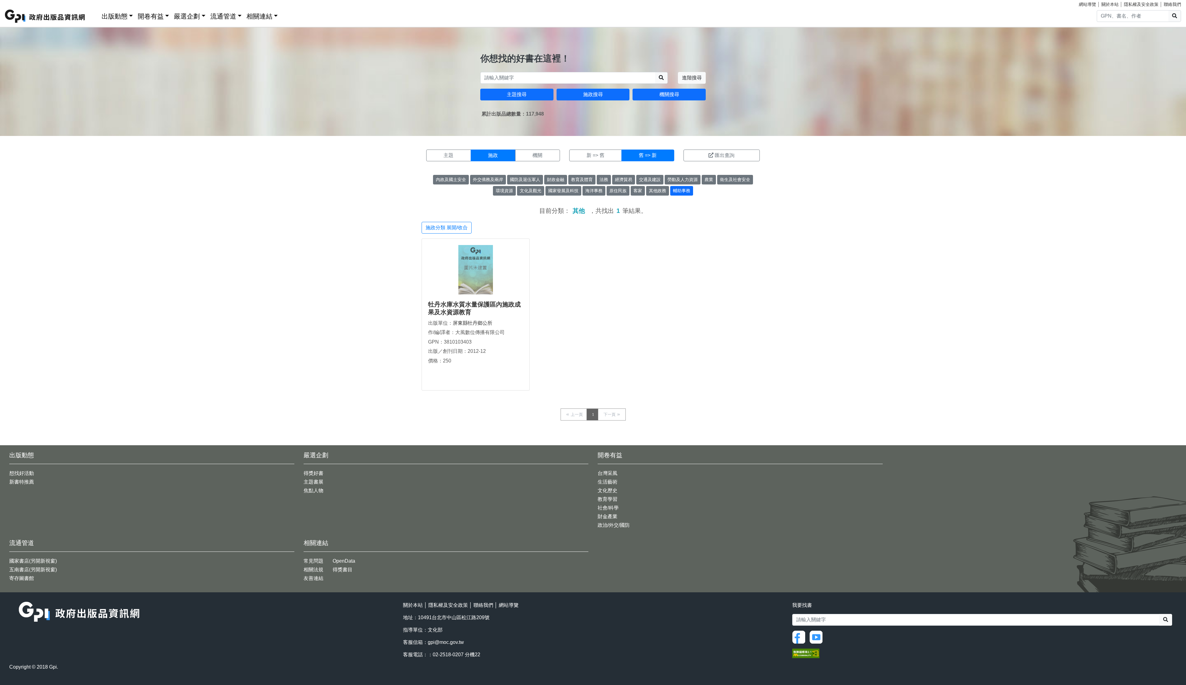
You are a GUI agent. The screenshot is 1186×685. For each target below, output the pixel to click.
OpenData (344, 561)
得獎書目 (342, 569)
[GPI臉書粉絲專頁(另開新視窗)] (800, 637)
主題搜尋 (517, 94)
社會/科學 (608, 507)
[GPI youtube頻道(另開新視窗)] (818, 637)
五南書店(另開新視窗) (33, 569)
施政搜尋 (593, 94)
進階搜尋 (692, 77)
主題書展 (313, 481)
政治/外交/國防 (614, 525)
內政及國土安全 (451, 179)
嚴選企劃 (187, 16)
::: (95, 15)
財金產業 (607, 516)
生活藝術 (607, 481)
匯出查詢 (724, 155)
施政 (493, 155)
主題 (448, 155)
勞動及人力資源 (682, 179)
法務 (603, 179)
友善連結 (313, 578)
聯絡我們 (1172, 4)
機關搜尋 (669, 94)
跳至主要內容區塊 (17, 3)
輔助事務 (681, 190)
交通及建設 (650, 179)
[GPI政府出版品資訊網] (45, 16)
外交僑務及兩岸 (488, 179)
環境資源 (504, 190)
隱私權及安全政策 (1141, 4)
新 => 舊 (595, 155)
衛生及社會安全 (735, 179)
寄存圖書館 (21, 578)
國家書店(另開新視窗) (33, 561)
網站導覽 (1087, 4)
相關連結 (259, 16)
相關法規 (313, 569)
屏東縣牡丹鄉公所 (472, 323)
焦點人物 (313, 490)
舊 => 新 (648, 155)
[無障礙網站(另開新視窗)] (805, 653)
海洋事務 (594, 190)
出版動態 (115, 16)
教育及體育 (582, 179)
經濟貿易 (623, 179)
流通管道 (223, 16)
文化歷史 (607, 490)
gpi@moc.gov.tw (446, 642)
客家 (637, 190)
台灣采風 (607, 473)
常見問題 (313, 561)
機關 (537, 155)
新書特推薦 (21, 481)
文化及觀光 (530, 190)
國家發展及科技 (563, 190)
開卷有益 (151, 16)
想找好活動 (21, 473)
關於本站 (1110, 4)
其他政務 (657, 190)
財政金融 (555, 179)
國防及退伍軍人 (525, 179)
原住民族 (618, 190)
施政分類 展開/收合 (447, 227)
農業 (708, 179)
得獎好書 (313, 473)
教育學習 (607, 499)
